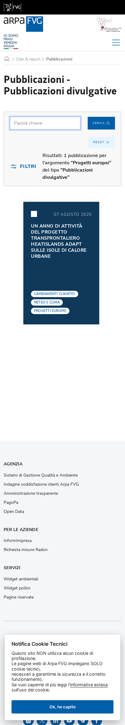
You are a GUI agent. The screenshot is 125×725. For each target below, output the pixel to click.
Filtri (28, 166)
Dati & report (28, 59)
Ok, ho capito (62, 706)
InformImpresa (18, 540)
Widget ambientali (21, 579)
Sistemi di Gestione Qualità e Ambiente (41, 475)
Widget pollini (17, 588)
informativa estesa (89, 684)
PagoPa (11, 502)
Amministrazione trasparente (31, 493)
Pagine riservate (19, 597)
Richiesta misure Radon (26, 549)
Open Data (14, 511)
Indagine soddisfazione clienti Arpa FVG (41, 484)
